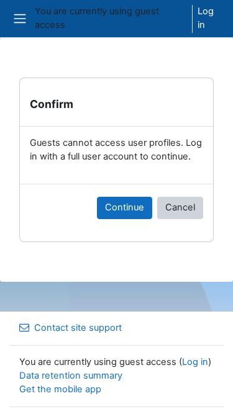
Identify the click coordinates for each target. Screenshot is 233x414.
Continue (124, 207)
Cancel (180, 207)
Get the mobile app (60, 389)
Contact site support (78, 327)
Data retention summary (70, 375)
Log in (206, 18)
